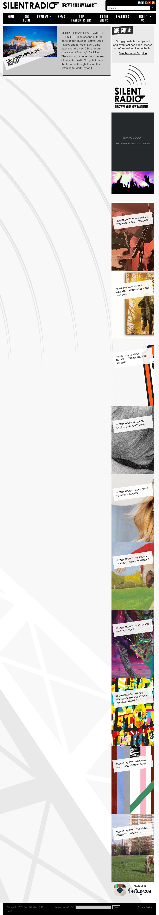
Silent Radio (53, 5)
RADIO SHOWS (104, 18)
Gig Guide (27, 18)
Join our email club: (64, 907)
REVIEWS (43, 17)
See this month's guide (133, 53)
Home (11, 17)
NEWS (61, 17)
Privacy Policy (144, 907)
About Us (143, 18)
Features (122, 17)
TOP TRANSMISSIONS (81, 18)
